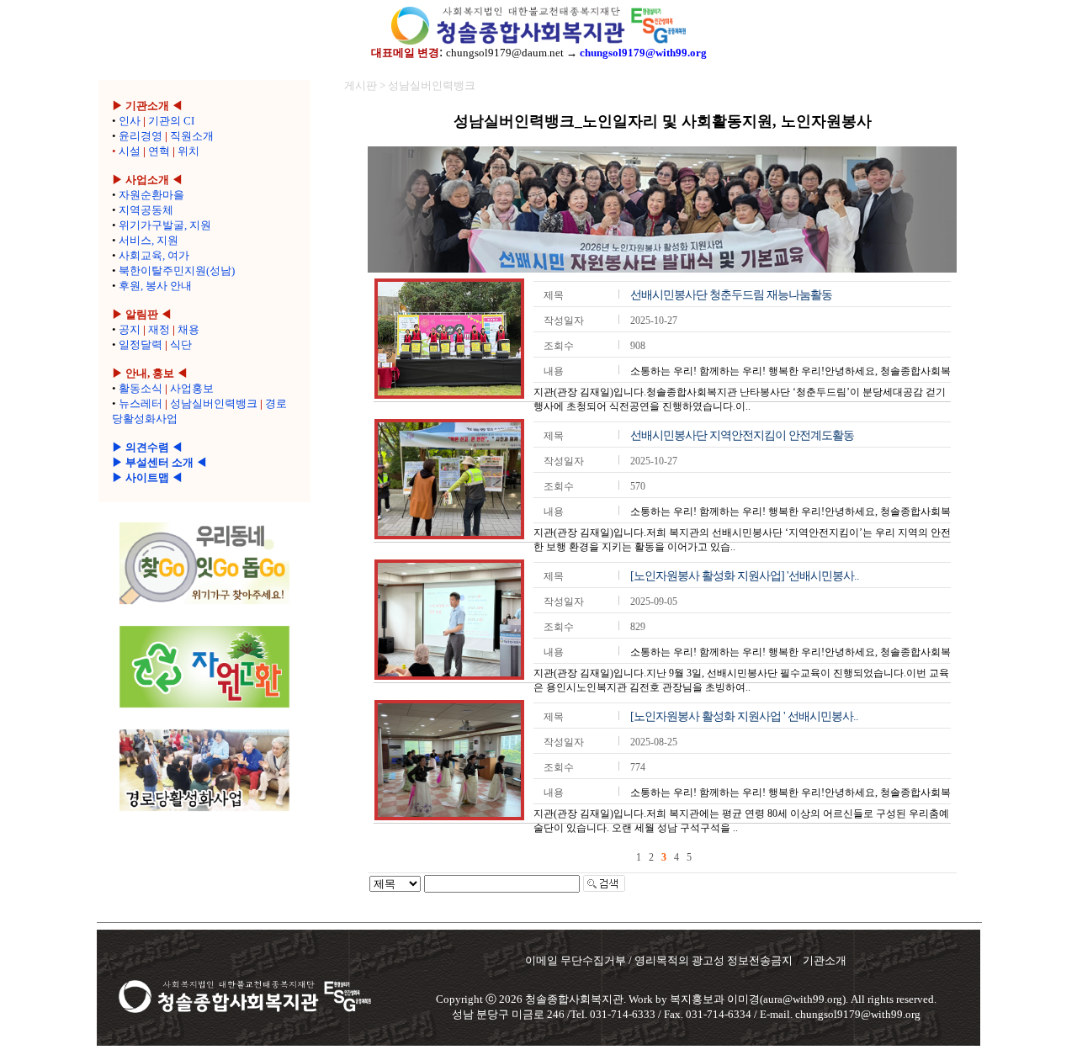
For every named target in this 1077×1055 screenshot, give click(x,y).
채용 (188, 329)
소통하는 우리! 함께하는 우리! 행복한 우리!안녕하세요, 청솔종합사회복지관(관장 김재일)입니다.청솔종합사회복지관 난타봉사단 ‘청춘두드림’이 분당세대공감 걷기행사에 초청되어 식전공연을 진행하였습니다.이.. (742, 388)
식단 (181, 344)
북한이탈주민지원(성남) (177, 270)
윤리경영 (140, 136)
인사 (130, 120)
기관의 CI (171, 120)
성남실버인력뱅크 (213, 403)
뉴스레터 (140, 403)
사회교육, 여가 (154, 255)
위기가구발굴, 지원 (165, 225)
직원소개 (192, 136)
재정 (159, 329)
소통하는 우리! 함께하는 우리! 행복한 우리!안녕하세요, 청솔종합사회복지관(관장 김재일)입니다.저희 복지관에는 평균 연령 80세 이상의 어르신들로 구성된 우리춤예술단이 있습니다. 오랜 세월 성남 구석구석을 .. (742, 810)
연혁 (159, 151)
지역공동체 (146, 210)
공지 (130, 329)
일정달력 (140, 344)
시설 (130, 151)
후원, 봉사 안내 (155, 285)
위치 (188, 151)
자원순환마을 (151, 194)
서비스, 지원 (148, 240)
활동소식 (140, 388)
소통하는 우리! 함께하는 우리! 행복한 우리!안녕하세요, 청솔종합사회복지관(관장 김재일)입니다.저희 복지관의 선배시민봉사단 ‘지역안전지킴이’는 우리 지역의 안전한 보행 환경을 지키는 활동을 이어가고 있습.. (742, 529)
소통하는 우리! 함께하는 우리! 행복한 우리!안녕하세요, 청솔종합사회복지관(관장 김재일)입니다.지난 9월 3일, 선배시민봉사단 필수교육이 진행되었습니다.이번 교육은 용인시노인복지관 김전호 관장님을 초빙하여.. (742, 669)
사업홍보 (192, 388)
